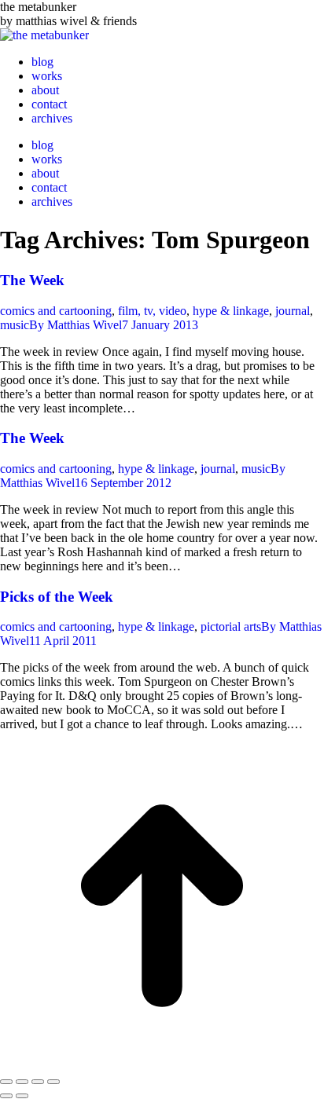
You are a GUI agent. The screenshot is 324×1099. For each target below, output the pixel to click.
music (14, 325)
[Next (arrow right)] (22, 1096)
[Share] (22, 1081)
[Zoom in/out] (53, 1081)
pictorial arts (231, 626)
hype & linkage (231, 310)
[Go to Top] (162, 1063)
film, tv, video (152, 310)
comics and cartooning (56, 310)
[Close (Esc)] (6, 1081)
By (75, 325)
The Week (32, 280)
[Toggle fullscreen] (37, 1081)
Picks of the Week (56, 596)
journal (292, 310)
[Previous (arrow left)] (6, 1096)
